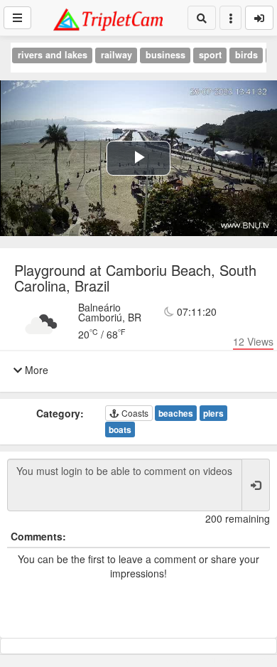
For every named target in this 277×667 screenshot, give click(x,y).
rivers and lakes (52, 54)
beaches (175, 413)
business (165, 54)
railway (116, 54)
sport (210, 54)
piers (213, 413)
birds (246, 54)
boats (120, 429)
